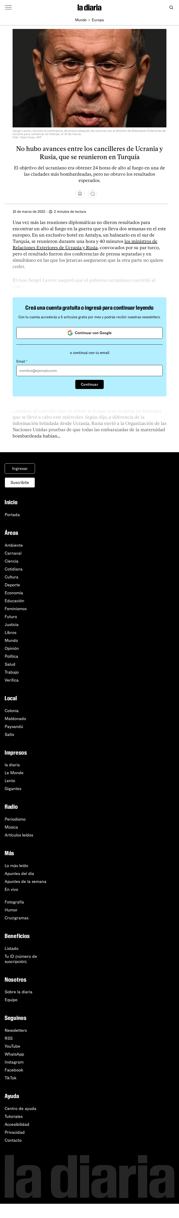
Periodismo (15, 819)
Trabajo (12, 672)
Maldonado (15, 718)
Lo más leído (16, 865)
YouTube (12, 1046)
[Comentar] (92, 193)
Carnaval (13, 553)
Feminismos (16, 608)
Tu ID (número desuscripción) (21, 959)
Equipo (11, 999)
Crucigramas (16, 917)
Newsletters (16, 1030)
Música (11, 827)
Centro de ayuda (20, 1108)
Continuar (89, 384)
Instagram (14, 1062)
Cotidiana (14, 569)
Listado (11, 948)
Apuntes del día (19, 873)
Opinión (12, 648)
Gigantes (13, 788)
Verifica (12, 680)
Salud (10, 664)
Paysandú (14, 726)
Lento (10, 780)
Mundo (81, 20)
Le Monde (14, 772)
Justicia (12, 624)
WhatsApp (14, 1054)
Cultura (11, 577)
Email (22, 361)
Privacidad (15, 1132)
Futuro (11, 616)
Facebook (14, 1070)
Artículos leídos (19, 835)
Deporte (12, 585)
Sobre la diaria (18, 991)
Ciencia (11, 561)
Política (11, 656)
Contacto (13, 1140)
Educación (14, 600)
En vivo (11, 889)
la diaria (12, 764)
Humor (11, 910)
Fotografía (14, 902)
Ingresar (20, 468)
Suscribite (19, 482)
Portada (12, 514)
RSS (9, 1038)
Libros (10, 632)
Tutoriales (14, 1116)
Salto (9, 734)
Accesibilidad (17, 1124)
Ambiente (14, 545)
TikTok (11, 1078)
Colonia (12, 710)
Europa (98, 20)
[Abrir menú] (8, 7)
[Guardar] (80, 193)
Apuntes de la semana (25, 881)
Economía (14, 592)
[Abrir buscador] (171, 7)
